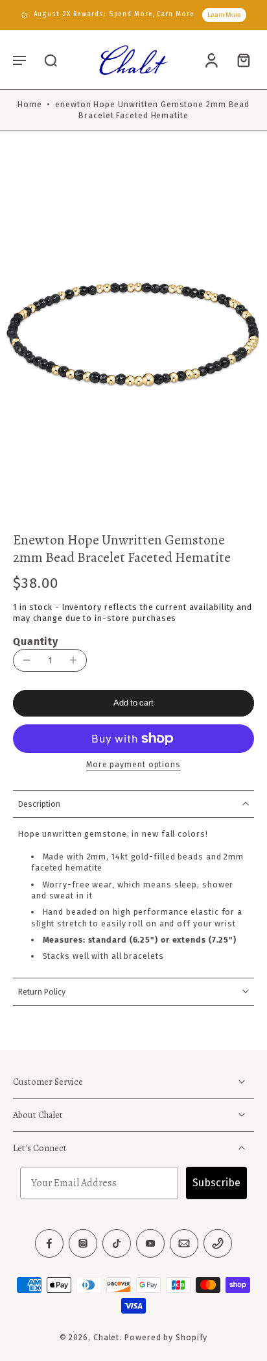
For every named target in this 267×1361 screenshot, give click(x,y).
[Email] (184, 1243)
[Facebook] (49, 1243)
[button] (19, 59)
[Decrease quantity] (27, 660)
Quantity (35, 641)
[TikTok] (116, 1243)
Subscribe (216, 1183)
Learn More (224, 14)
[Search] (50, 60)
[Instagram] (83, 1243)
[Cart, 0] (240, 59)
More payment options (133, 765)
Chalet (106, 1337)
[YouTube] (150, 1243)
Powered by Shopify (165, 1337)
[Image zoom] (133, 335)
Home (29, 104)
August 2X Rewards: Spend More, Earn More (114, 14)
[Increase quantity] (73, 660)
